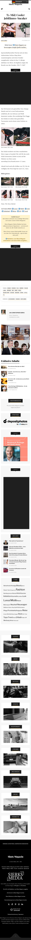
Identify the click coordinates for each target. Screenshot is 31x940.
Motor (12, 868)
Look (24, 596)
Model (19, 600)
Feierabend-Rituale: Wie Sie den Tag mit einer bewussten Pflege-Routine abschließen (17, 562)
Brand (9, 288)
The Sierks (23, 885)
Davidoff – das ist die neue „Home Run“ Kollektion (17, 372)
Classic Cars (6, 590)
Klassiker (23, 593)
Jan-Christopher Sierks (17, 312)
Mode (22, 209)
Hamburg (6, 593)
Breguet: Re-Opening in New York (14, 333)
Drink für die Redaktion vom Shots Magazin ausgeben (15, 889)
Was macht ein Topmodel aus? (16, 541)
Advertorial (7, 585)
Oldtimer (5, 607)
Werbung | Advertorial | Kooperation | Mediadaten (15, 843)
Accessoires (11, 299)
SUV (23, 614)
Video (23, 617)
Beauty (19, 585)
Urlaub (19, 617)
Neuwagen (22, 604)
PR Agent (16, 885)
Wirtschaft (16, 620)
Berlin (23, 585)
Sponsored (26, 868)
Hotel (18, 593)
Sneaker (17, 292)
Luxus (15, 209)
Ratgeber (19, 610)
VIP (26, 617)
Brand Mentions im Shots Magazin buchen (15, 896)
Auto (28, 209)
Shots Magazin (15, 857)
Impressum (20, 914)
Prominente (12, 610)
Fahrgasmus (13, 590)
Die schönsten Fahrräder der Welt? (16, 366)
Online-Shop (6, 292)
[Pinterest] (15, 904)
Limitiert (20, 596)
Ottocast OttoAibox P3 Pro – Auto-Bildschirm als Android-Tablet (17, 547)
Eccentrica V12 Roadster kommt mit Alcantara (17, 569)
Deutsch (18, 2)
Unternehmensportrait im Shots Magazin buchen (15, 900)
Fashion (14, 288)
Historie (14, 593)
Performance (21, 607)
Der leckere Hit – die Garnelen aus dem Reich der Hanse (18, 379)
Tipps (5, 617)
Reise (14, 211)
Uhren (14, 617)
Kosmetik (14, 596)
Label (4, 290)
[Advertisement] (15, 88)
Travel (15, 868)
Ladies (21, 867)
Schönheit (6, 211)
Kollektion (7, 596)
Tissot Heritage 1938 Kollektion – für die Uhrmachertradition (17, 387)
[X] (8, 904)
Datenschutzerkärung (13, 914)
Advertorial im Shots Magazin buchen (15, 893)
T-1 (3, 294)
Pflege (5, 610)
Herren (21, 288)
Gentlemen (4, 40)
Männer (9, 290)
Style (25, 292)
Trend (26, 211)
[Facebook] (12, 904)
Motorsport (6, 605)
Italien (26, 288)
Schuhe (12, 292)
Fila (18, 288)
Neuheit (14, 605)
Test (26, 614)
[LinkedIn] (22, 904)
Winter (12, 620)
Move (19, 290)
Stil (20, 211)
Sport (21, 292)
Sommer (9, 614)
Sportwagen (15, 614)
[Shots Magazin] (15, 4)
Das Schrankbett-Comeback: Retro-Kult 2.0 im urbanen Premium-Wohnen (18, 554)
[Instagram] (19, 904)
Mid (13, 290)
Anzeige (13, 585)
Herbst (10, 593)
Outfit (15, 607)
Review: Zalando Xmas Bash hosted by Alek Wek (16, 348)
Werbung (6, 620)
